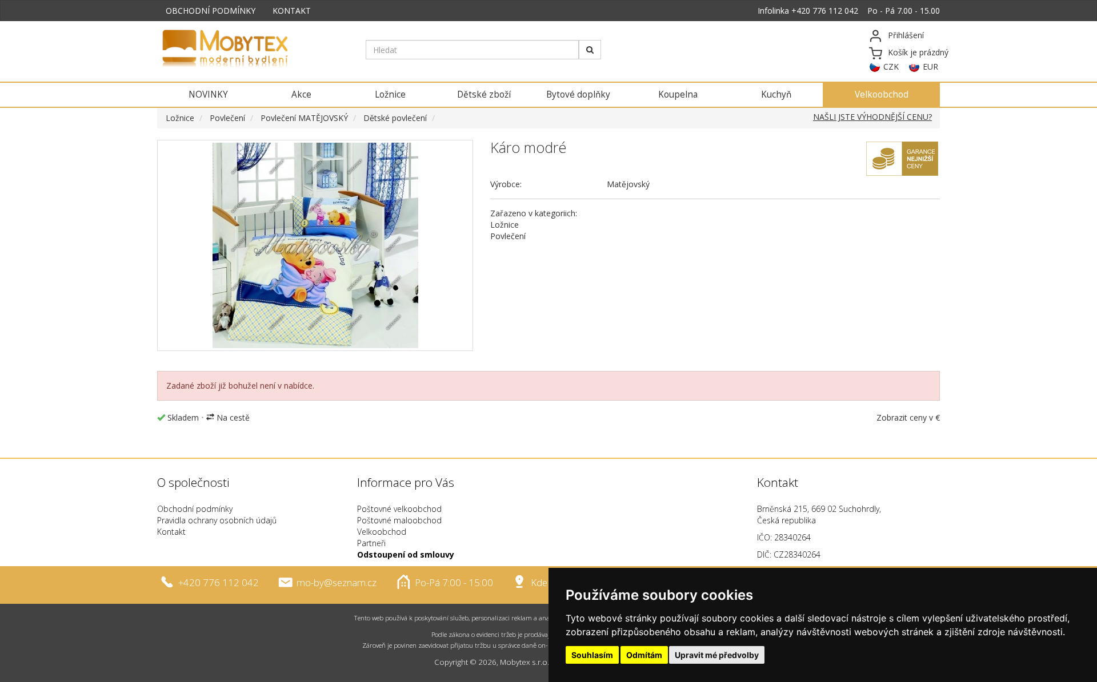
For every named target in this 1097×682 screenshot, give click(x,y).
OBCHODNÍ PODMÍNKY (210, 10)
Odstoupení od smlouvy (405, 554)
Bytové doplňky (578, 94)
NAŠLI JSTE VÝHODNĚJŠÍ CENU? (872, 116)
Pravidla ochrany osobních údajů (217, 520)
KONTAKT (292, 10)
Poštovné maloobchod (399, 520)
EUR (930, 66)
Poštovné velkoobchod (399, 508)
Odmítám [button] (644, 655)
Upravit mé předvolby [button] (717, 655)
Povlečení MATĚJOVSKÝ (304, 117)
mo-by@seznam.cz (337, 582)
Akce (301, 94)
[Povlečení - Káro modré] (315, 245)
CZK (891, 66)
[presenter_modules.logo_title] (253, 49)
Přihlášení (906, 35)
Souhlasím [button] (592, 655)
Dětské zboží (484, 94)
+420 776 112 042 (824, 10)
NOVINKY (208, 94)
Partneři (371, 543)
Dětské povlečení (395, 117)
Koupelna (678, 94)
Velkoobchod (881, 94)
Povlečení (227, 117)
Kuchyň (776, 94)
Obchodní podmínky (195, 508)
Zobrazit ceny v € (908, 417)
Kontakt (171, 531)
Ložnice (390, 94)
